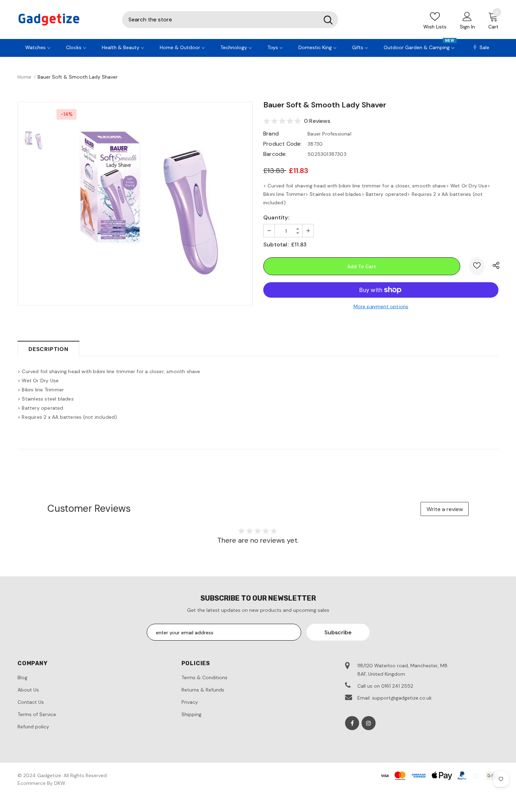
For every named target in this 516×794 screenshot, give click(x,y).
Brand (271, 133)
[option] (151, 204)
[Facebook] (352, 723)
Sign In (467, 27)
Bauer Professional (329, 134)
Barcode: (275, 154)
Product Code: (282, 143)
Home (24, 77)
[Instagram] (369, 723)
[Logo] (65, 19)
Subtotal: (276, 244)
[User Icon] (467, 16)
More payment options (381, 306)
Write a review (444, 509)
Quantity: (276, 217)
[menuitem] (38, 46)
